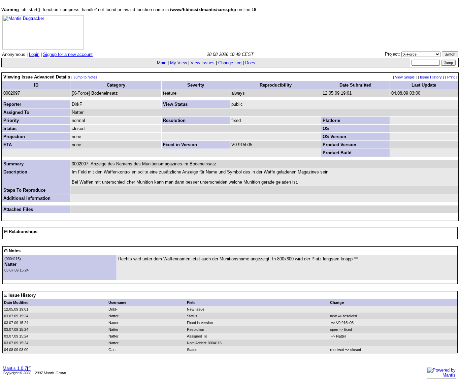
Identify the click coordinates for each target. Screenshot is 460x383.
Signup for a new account (68, 54)
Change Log (229, 62)
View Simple (405, 77)
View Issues (203, 62)
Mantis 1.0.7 (15, 368)
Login (34, 54)
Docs (250, 62)
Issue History (431, 77)
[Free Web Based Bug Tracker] (43, 48)
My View (178, 62)
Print (451, 77)
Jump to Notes (85, 77)
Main (161, 62)
